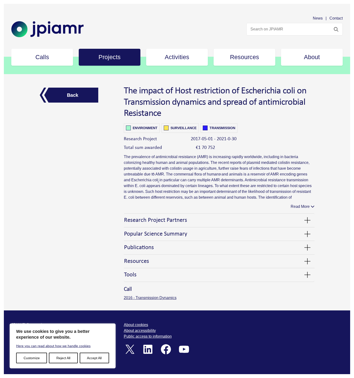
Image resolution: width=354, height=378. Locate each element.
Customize (32, 358)
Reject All (63, 358)
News (318, 18)
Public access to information (148, 336)
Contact (336, 18)
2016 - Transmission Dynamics (150, 298)
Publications (139, 248)
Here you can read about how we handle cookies (53, 346)
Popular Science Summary (155, 234)
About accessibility (140, 331)
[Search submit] (336, 29)
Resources (136, 261)
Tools (130, 275)
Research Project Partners (155, 220)
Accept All (94, 358)
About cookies (136, 325)
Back (72, 95)
